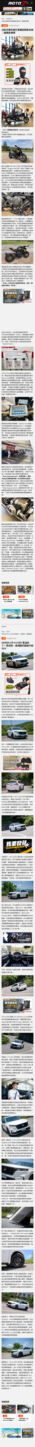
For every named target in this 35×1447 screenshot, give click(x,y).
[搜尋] (27, 3)
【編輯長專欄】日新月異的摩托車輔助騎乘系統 (17, 99)
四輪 (7, 632)
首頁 (3, 19)
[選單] (31, 3)
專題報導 (9, 19)
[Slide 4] (18, 85)
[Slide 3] (17, 85)
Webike (20, 98)
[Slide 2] (16, 85)
